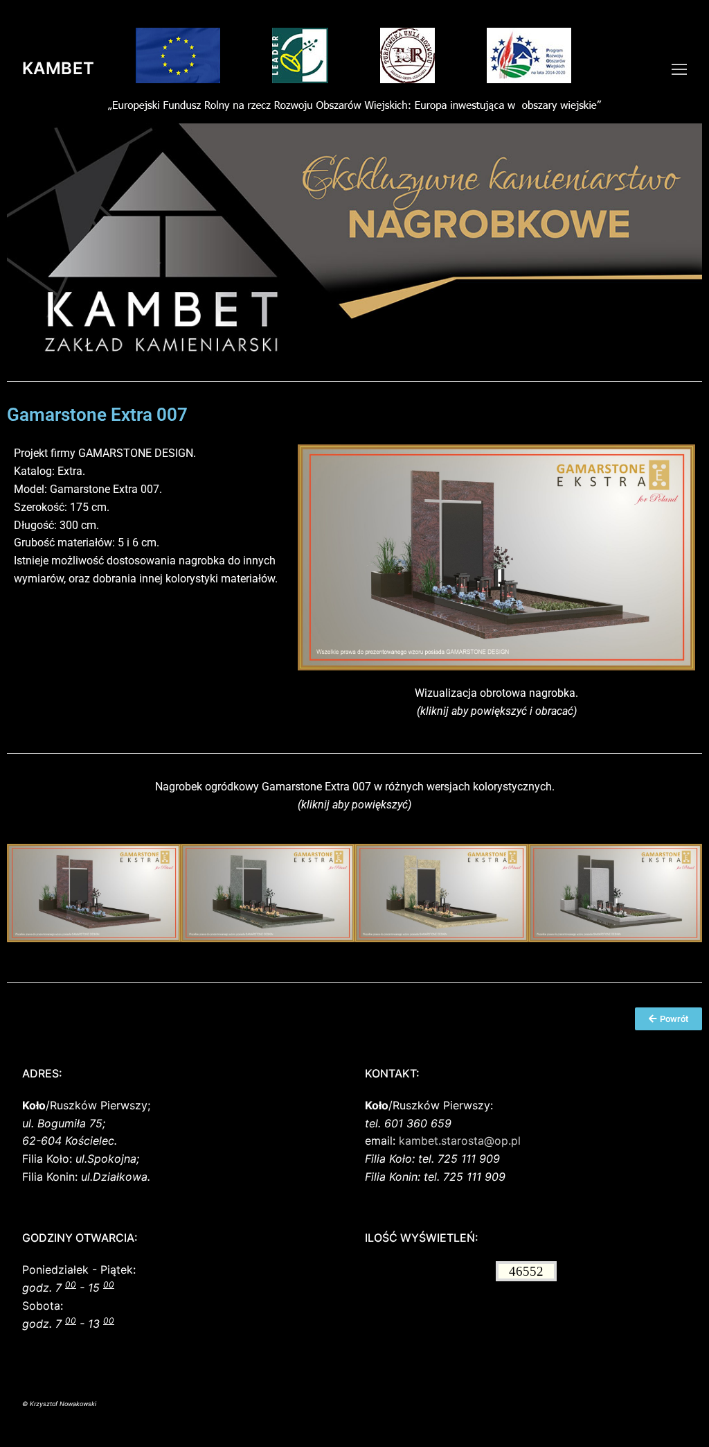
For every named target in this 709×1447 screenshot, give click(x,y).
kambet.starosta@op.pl (460, 1140)
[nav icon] (679, 68)
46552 (526, 1271)
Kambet (58, 68)
